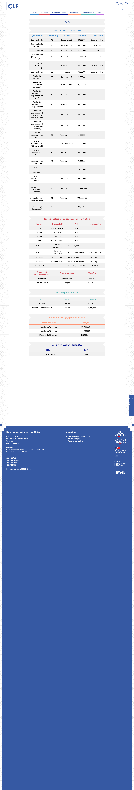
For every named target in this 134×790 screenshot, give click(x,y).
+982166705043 (13, 462)
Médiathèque (88, 12)
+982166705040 (13, 458)
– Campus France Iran (74, 441)
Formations (74, 12)
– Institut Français (73, 438)
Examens (44, 12)
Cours (34, 12)
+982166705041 (12, 460)
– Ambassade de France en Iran (78, 436)
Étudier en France (59, 12)
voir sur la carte (12, 443)
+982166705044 (13, 465)
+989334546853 (27, 469)
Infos (100, 12)
